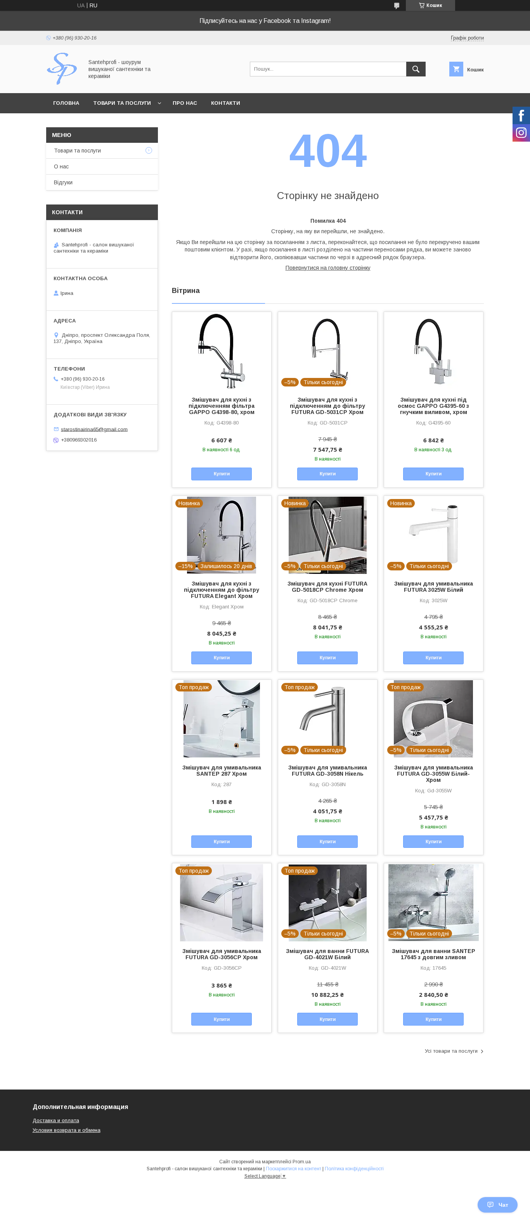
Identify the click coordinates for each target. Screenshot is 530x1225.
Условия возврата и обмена (66, 1130)
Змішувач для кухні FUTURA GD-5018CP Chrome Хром (327, 586)
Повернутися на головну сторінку (328, 268)
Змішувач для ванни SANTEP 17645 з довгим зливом (433, 954)
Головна (66, 103)
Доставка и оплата (56, 1120)
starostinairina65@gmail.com (94, 429)
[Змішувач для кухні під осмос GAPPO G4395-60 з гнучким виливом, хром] (433, 351)
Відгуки (63, 182)
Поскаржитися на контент (293, 1168)
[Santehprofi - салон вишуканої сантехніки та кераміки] (62, 83)
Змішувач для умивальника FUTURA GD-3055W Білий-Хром (433, 773)
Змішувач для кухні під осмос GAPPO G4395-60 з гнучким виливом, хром (433, 406)
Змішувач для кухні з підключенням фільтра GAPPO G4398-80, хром (222, 406)
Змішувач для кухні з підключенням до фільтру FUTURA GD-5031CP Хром (327, 406)
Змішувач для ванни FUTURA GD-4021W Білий (327, 954)
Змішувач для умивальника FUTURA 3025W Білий (433, 586)
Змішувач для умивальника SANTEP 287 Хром (221, 770)
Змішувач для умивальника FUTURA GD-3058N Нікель (327, 770)
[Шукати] (416, 69)
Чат (503, 1205)
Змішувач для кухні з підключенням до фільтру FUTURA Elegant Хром (221, 589)
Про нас (185, 103)
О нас (61, 166)
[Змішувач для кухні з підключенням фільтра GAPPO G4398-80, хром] (221, 351)
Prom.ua (302, 1161)
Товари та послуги (122, 103)
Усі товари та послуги (451, 1051)
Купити (222, 473)
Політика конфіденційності (354, 1168)
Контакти (225, 103)
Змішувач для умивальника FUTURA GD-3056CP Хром (221, 954)
